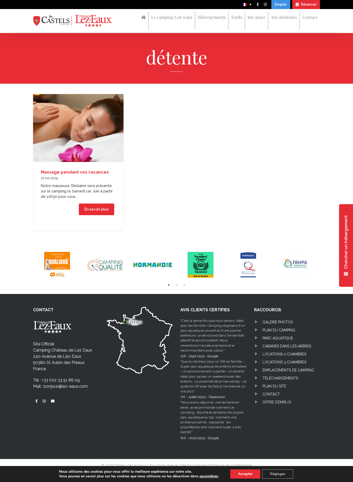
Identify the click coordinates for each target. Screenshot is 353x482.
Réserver (308, 4)
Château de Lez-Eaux (130, 465)
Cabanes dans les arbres (287, 346)
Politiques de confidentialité (231, 465)
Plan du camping (279, 330)
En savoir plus (97, 209)
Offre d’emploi (277, 402)
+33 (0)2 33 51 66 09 (61, 380)
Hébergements (212, 17)
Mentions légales (194, 465)
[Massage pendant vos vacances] (78, 127)
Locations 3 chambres (284, 362)
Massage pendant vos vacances (75, 172)
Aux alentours (284, 17)
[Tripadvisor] (200, 265)
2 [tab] (176, 284)
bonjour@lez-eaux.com (66, 386)
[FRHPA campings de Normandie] (296, 265)
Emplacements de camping (288, 370)
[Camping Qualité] (105, 265)
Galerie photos (278, 322)
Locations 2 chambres (284, 354)
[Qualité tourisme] (248, 265)
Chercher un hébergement (345, 242)
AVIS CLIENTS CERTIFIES (205, 309)
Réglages (277, 473)
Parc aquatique (278, 338)
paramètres (208, 476)
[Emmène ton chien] (57, 265)
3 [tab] (184, 284)
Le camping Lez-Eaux (171, 17)
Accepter (245, 473)
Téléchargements (280, 378)
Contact (309, 17)
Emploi (281, 4)
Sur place (256, 17)
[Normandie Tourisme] (153, 265)
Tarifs (236, 17)
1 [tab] (168, 284)
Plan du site (274, 386)
